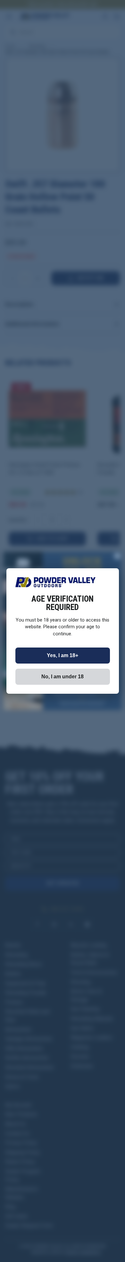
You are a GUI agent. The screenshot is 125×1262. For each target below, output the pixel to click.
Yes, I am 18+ (62, 655)
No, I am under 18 (62, 676)
